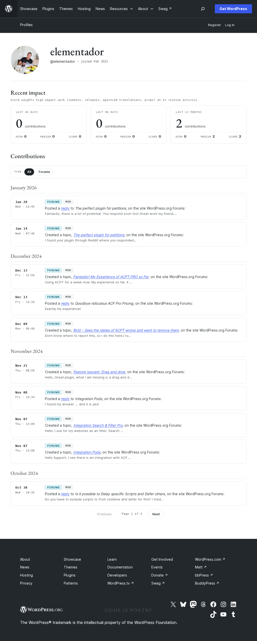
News (24, 567)
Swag (158, 583)
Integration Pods (86, 452)
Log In (229, 25)
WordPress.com (210, 559)
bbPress (204, 575)
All (29, 172)
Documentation (120, 567)
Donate (159, 575)
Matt (201, 567)
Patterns (71, 583)
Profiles (26, 25)
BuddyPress (207, 583)
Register (214, 25)
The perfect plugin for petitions (98, 235)
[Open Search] (203, 9)
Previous (104, 514)
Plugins (70, 575)
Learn (112, 559)
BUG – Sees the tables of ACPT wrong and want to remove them (126, 330)
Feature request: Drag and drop (99, 372)
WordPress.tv (120, 583)
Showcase (72, 559)
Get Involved (162, 559)
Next (156, 514)
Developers (117, 575)
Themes (70, 567)
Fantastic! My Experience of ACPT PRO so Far (111, 277)
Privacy (26, 583)
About (25, 559)
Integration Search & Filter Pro (97, 425)
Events (157, 567)
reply (65, 208)
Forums (44, 172)
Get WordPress (233, 9)
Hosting (26, 575)
